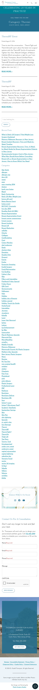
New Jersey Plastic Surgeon (12, 354)
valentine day (6, 456)
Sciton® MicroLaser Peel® (11, 405)
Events (4, 260)
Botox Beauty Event (9, 201)
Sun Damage (6, 425)
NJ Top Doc (6, 362)
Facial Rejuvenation (8, 269)
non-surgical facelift (9, 364)
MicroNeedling (7, 340)
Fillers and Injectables (9, 279)
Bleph (4, 192)
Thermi (4, 427)
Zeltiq (4, 478)
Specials (5, 420)
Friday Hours (6, 284)
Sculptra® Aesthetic (9, 408)
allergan (4, 172)
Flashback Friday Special (10, 281)
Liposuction (6, 332)
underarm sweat (7, 449)
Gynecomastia (7, 289)
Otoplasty (5, 371)
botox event (6, 204)
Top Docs (5, 439)
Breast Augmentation (9, 214)
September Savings (9, 410)
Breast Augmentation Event (11, 216)
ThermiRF (7, 82)
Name (7, 543)
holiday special (7, 301)
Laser (4, 318)
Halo (3, 294)
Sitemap (6, 662)
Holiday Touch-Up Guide (11, 303)
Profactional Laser (8, 386)
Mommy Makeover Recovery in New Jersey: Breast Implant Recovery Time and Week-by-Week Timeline (18, 142)
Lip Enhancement (8, 328)
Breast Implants (7, 223)
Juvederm (5, 313)
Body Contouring (8, 194)
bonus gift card (7, 199)
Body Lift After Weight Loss (11, 197)
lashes (4, 323)
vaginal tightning (7, 454)
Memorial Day (7, 337)
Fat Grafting (6, 272)
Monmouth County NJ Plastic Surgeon (15, 349)
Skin (3, 412)
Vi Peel (4, 466)
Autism (4, 187)
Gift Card (5, 286)
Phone (7, 558)
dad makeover (7, 245)
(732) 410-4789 (23, 17)
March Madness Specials (11, 335)
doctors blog (6, 250)
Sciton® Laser (6, 403)
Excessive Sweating (8, 264)
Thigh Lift (5, 437)
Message (4, 566)
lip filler (4, 330)
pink (3, 379)
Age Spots (5, 170)
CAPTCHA (5, 578)
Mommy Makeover (8, 347)
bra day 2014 (6, 209)
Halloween (5, 291)
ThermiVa (5, 434)
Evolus (4, 262)
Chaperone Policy (8, 664)
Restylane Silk (7, 398)
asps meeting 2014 (8, 184)
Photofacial (5, 376)
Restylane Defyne (8, 395)
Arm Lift (4, 177)
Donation (5, 252)
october (4, 366)
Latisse (4, 325)
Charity (4, 233)
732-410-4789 (30, 534)
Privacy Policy (30, 662)
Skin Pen (5, 415)
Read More (6, 71)
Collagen (5, 235)
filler (3, 277)
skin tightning (6, 417)
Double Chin (6, 255)
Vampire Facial (7, 459)
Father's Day (6, 274)
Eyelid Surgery (7, 267)
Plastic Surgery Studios (19, 687)
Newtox (4, 359)
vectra (4, 461)
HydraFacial (6, 306)
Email (7, 550)
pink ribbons (6, 381)
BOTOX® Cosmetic (9, 206)
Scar (3, 400)
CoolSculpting (7, 238)
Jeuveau (5, 311)
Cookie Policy (19, 664)
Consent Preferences (30, 664)
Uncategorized (7, 444)
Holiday (4, 296)
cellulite (4, 230)
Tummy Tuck (6, 442)
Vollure (4, 471)
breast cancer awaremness (11, 218)
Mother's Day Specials (10, 352)
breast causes (7, 221)
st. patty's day (7, 422)
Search (6, 124)
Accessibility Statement (17, 662)
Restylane (5, 393)
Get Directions (19, 647)
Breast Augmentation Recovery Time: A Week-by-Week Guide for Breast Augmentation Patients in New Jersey (19, 149)
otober (4, 369)
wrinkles (4, 476)
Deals (4, 247)
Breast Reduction (8, 228)
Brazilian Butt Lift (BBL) (10, 211)
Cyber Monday (7, 243)
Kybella (4, 315)
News (4, 357)
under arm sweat (8, 446)
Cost (3, 240)
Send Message (8, 590)
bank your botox (8, 189)
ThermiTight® (7, 432)
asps (3, 182)
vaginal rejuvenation (9, 451)
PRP (3, 388)
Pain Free (5, 374)
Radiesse (5, 391)
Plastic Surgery (7, 383)
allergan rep (6, 175)
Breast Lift (5, 226)
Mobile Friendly (7, 345)
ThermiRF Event (9, 37)
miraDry (5, 342)
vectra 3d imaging (8, 463)
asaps (4, 180)
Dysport (4, 257)
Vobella (4, 468)
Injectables (5, 308)
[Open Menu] (35, 2)
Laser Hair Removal (9, 320)
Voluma (4, 473)
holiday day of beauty (9, 298)
